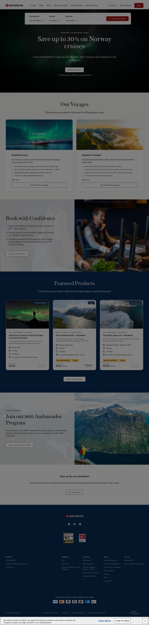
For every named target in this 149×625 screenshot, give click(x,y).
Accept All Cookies (122, 621)
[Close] (145, 620)
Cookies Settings (104, 621)
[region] (74, 621)
